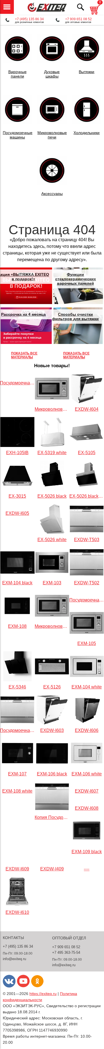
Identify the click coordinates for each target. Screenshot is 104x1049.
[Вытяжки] (86, 61)
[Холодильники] (86, 122)
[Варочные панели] (17, 61)
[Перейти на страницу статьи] (26, 286)
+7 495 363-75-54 (66, 952)
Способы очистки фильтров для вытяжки (75, 316)
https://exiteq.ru (43, 993)
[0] (95, 15)
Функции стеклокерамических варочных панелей (75, 279)
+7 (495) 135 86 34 (29, 19)
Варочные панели (17, 74)
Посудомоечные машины (17, 134)
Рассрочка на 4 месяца (23, 314)
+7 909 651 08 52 (78, 19)
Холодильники (86, 132)
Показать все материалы (24, 355)
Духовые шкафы (52, 74)
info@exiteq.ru (14, 959)
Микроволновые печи (52, 134)
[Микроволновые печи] (52, 122)
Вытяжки (86, 72)
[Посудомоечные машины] (17, 122)
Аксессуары (52, 193)
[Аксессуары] (52, 183)
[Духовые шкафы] (52, 61)
